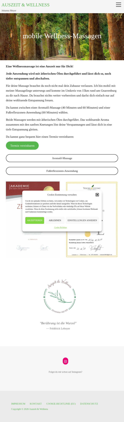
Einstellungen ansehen (82, 220)
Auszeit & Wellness (26, 4)
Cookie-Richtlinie (60, 227)
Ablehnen (55, 220)
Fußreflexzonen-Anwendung (62, 170)
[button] (97, 194)
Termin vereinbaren (22, 145)
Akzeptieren (34, 220)
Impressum (18, 403)
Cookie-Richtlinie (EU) (61, 403)
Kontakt (36, 403)
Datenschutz (89, 403)
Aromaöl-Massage (62, 158)
